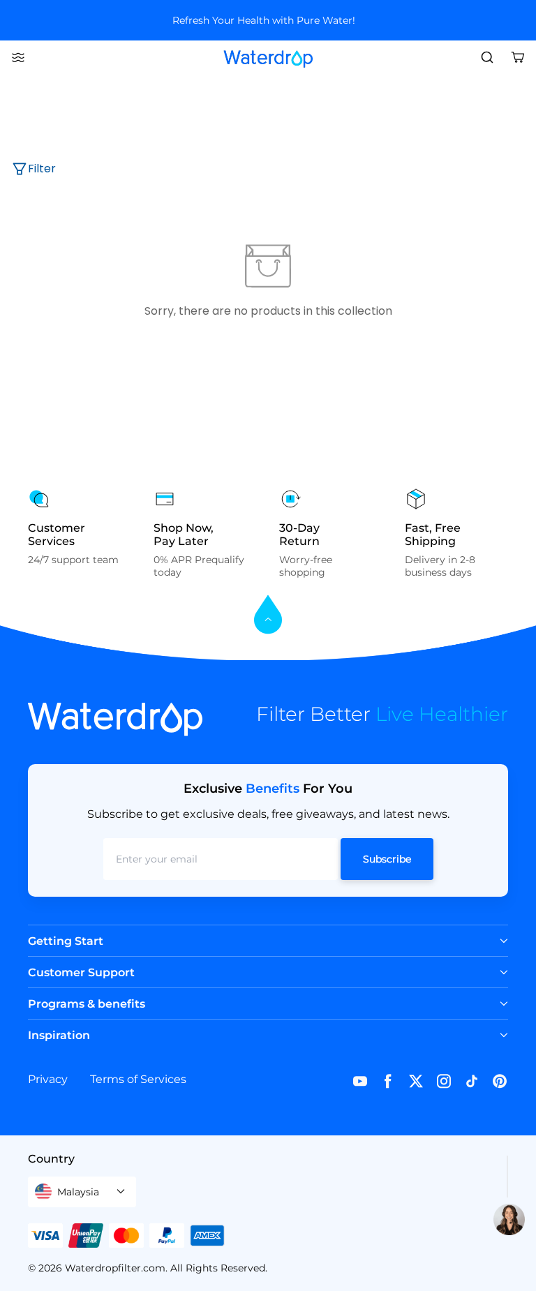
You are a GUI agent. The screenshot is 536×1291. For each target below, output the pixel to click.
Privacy (48, 1079)
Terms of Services (138, 1079)
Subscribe (387, 859)
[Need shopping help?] (509, 1219)
